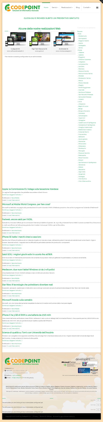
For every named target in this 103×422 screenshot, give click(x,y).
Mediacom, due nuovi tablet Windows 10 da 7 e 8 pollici (28, 269)
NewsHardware (16, 213)
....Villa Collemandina (84, 181)
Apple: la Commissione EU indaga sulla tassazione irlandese (30, 189)
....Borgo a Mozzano (83, 111)
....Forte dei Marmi (83, 132)
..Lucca (79, 101)
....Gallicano (81, 136)
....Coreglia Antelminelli (84, 127)
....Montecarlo (81, 148)
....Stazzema (81, 169)
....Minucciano (81, 143)
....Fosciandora (82, 134)
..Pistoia (79, 50)
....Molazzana (81, 146)
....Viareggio (81, 176)
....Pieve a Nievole (82, 83)
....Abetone (80, 52)
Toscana (79, 31)
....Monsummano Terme (84, 73)
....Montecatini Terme (84, 78)
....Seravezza (81, 165)
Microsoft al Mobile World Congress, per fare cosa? (26, 204)
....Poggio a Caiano (83, 41)
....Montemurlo (82, 36)
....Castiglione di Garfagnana (86, 125)
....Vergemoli (81, 174)
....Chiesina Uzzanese (84, 59)
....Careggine (81, 120)
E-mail (9, 200)
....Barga (79, 108)
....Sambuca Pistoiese (84, 92)
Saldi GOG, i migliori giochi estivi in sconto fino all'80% (27, 254)
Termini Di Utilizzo (46, 416)
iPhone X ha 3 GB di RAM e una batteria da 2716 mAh (26, 315)
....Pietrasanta (81, 155)
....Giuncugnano (82, 139)
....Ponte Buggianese (83, 87)
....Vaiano (80, 43)
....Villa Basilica (82, 179)
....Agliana (80, 55)
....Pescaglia (81, 151)
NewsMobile (15, 198)
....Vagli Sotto (81, 172)
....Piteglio (80, 85)
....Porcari (80, 160)
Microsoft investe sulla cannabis (17, 300)
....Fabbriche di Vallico (84, 129)
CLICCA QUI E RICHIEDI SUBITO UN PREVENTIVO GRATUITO (51, 18)
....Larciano (80, 66)
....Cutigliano (81, 62)
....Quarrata (80, 90)
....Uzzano (80, 99)
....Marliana (80, 69)
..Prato (79, 34)
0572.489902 (16, 375)
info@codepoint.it (17, 377)
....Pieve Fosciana (82, 158)
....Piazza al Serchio (83, 153)
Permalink (15, 200)
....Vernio (80, 48)
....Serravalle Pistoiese (84, 97)
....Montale (80, 76)
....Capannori (81, 118)
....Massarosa (81, 141)
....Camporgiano (82, 115)
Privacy (35, 416)
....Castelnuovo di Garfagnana (86, 122)
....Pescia (80, 80)
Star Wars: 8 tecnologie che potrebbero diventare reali (27, 284)
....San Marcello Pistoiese (85, 94)
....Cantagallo (81, 45)
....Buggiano (81, 57)
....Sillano (80, 167)
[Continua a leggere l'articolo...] (12, 194)
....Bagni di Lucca (82, 106)
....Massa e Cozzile (83, 71)
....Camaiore (81, 113)
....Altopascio (81, 104)
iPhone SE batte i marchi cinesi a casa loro (21, 237)
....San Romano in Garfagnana (86, 162)
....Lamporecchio (82, 64)
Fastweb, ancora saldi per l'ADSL (17, 219)
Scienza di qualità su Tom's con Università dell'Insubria (27, 332)
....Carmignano (82, 38)
